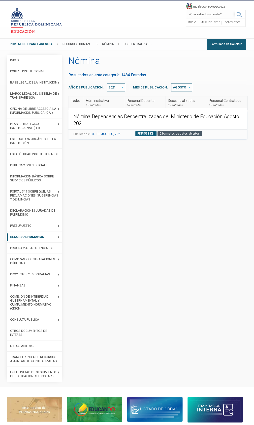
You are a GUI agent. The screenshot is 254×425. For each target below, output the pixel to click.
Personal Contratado (225, 103)
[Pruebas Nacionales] (34, 409)
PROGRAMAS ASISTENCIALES (31, 248)
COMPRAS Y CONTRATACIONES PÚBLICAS (32, 261)
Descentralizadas (181, 103)
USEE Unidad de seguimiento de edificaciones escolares (33, 374)
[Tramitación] (215, 409)
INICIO (14, 60)
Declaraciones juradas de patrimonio (32, 212)
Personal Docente (141, 103)
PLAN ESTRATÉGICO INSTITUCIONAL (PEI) (25, 126)
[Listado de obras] (155, 409)
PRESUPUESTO (21, 225)
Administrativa (97, 103)
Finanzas (18, 285)
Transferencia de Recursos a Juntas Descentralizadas (33, 359)
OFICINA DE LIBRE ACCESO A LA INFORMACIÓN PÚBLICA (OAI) (33, 110)
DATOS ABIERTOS (22, 346)
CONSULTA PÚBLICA (24, 319)
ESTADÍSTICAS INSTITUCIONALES (34, 154)
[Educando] (94, 409)
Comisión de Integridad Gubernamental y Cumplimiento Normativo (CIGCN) (30, 302)
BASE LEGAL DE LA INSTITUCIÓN (33, 82)
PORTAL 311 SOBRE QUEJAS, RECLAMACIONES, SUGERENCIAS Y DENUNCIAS (34, 195)
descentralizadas (139, 44)
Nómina (108, 44)
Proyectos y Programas (30, 274)
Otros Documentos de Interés (28, 333)
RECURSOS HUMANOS (78, 44)
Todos (76, 101)
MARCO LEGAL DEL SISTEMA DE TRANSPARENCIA (33, 95)
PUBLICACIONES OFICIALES (30, 165)
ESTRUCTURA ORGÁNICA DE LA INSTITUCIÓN (33, 141)
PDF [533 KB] (146, 133)
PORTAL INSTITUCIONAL (27, 71)
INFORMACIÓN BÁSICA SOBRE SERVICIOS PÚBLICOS (32, 178)
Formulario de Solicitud (226, 44)
